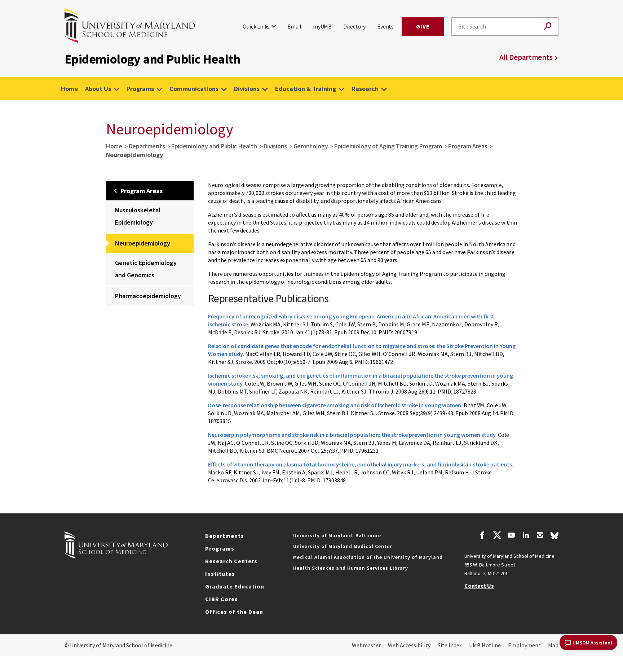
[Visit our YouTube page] (511, 536)
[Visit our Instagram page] (539, 536)
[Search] (548, 26)
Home (69, 88)
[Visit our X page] (496, 536)
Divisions (247, 88)
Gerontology (310, 146)
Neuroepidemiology (142, 243)
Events (385, 26)
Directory (354, 26)
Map (553, 645)
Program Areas (467, 146)
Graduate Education (234, 586)
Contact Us (479, 585)
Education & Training (305, 88)
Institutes (220, 573)
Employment (524, 645)
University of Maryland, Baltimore (337, 535)
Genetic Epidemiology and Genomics (146, 269)
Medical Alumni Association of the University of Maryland (368, 557)
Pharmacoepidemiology (148, 296)
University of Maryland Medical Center (342, 546)
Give (423, 26)
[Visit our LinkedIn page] (525, 536)
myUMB (322, 26)
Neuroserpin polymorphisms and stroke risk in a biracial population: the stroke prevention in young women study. (352, 434)
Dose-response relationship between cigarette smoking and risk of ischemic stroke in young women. (335, 405)
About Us (98, 88)
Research (365, 88)
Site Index (450, 645)
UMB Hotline (485, 645)
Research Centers (231, 561)
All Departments (526, 57)
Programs (140, 88)
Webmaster (366, 645)
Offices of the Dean (234, 611)
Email (294, 26)
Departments (147, 146)
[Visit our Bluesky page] (554, 537)
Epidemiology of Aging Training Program (388, 146)
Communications (193, 88)
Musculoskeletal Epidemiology (137, 216)
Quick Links (256, 26)
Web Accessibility (409, 645)
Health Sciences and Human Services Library (350, 568)
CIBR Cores (221, 599)
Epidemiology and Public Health (214, 146)
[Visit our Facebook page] (482, 536)
